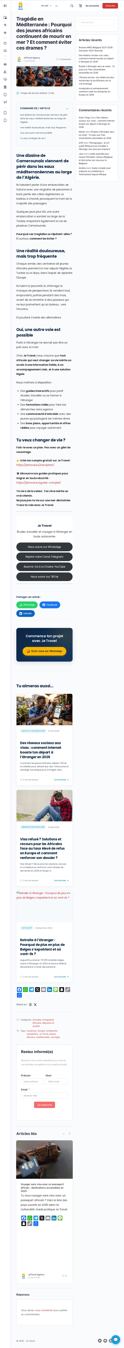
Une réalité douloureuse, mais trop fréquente (43, 127)
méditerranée (42, 1037)
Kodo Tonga (84, 117)
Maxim (82, 131)
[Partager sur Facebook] (30, 1004)
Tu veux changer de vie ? (33, 138)
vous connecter (44, 1310)
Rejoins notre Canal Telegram (44, 557)
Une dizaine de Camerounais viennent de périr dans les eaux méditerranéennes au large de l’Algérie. (43, 118)
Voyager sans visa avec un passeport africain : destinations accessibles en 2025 (42, 1187)
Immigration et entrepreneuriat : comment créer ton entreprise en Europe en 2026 (94, 91)
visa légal (55, 1037)
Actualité (37, 1019)
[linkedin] (111, 1341)
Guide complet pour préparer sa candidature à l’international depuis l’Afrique (95, 171)
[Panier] (81, 5)
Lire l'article (60, 779)
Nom (48, 1075)
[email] (100, 1341)
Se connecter (92, 5)
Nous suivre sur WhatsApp (44, 547)
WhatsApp (29, 604)
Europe (41, 1030)
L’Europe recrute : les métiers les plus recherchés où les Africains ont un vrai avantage (96, 80)
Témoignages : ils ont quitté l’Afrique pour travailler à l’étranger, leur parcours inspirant (94, 145)
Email (24, 1089)
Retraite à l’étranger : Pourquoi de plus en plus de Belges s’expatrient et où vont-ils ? (42, 947)
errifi (81, 142)
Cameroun (32, 1030)
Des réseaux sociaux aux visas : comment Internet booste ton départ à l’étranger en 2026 (40, 750)
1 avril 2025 (29, 61)
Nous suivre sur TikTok (44, 576)
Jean (81, 153)
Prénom (26, 1075)
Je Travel (45, 525)
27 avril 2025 (34, 1277)
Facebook (51, 604)
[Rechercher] (72, 6)
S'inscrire (110, 5)
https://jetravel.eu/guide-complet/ (38, 482)
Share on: (21, 1004)
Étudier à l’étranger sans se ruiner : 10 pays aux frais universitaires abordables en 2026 (97, 69)
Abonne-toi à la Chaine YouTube (44, 567)
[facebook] (105, 1341)
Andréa (82, 168)
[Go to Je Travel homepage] (20, 5)
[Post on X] (35, 1004)
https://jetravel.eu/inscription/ (35, 465)
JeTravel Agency (32, 57)
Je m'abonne (44, 1104)
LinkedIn (27, 613)
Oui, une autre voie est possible (36, 132)
